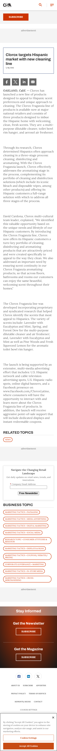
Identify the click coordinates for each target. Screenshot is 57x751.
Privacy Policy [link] (18, 693)
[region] (28, 732)
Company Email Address (23, 484)
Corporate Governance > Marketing (24, 564)
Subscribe (16, 17)
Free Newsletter (28, 493)
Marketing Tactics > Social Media (23, 532)
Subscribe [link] (28, 685)
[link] (6, 82)
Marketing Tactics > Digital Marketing (26, 526)
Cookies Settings (28, 710)
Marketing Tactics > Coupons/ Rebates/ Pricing (26, 556)
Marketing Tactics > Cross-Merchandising (19, 579)
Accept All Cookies (28, 746)
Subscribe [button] (28, 631)
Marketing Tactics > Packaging (21, 512)
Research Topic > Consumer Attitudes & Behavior (26, 540)
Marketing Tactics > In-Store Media (24, 571)
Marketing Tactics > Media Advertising (25, 519)
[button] (52, 5)
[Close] (53, 717)
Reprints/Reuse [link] (23, 702)
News (8, 439)
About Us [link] (15, 685)
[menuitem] (6, 82)
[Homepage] (7, 5)
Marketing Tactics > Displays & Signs (24, 548)
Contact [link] (38, 702)
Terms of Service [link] (37, 693)
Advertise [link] (41, 685)
